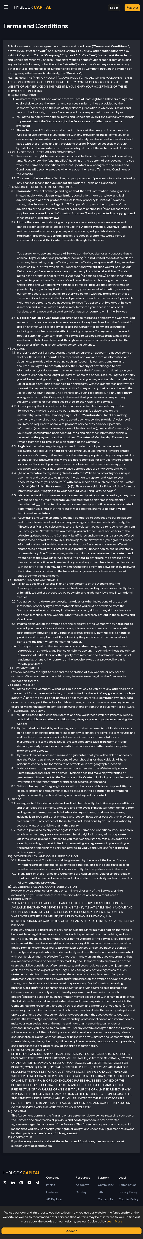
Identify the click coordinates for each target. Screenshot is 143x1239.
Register (132, 7)
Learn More (114, 1221)
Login (114, 8)
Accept (71, 1231)
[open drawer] (6, 7)
